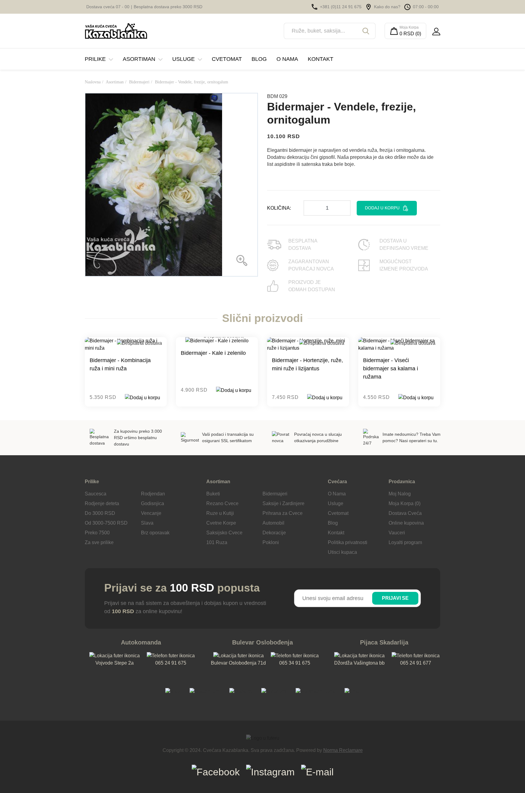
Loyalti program (405, 542)
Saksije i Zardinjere (283, 503)
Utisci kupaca (342, 552)
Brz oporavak (155, 532)
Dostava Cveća (405, 513)
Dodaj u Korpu (382, 207)
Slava (147, 523)
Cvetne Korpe (221, 523)
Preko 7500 (97, 532)
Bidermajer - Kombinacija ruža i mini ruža (120, 364)
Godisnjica (152, 503)
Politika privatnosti (347, 542)
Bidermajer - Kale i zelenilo (213, 353)
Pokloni (270, 542)
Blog (259, 59)
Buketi (213, 493)
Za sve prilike (99, 542)
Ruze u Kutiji (220, 513)
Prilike (95, 59)
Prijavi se (395, 598)
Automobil (273, 523)
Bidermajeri (139, 82)
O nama (287, 59)
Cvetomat (227, 59)
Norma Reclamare (343, 750)
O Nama (337, 493)
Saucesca (95, 493)
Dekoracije (274, 532)
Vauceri (397, 532)
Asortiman (139, 59)
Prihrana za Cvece (282, 513)
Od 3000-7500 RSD (106, 523)
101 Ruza (216, 542)
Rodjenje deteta (102, 503)
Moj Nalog (400, 493)
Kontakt (320, 59)
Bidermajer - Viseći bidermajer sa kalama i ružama (390, 368)
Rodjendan (153, 493)
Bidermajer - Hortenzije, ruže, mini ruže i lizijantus (307, 364)
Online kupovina (406, 523)
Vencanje (151, 513)
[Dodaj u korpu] (142, 397)
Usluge (183, 59)
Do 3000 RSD (100, 513)
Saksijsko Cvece (224, 532)
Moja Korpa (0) (404, 503)
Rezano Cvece (222, 503)
